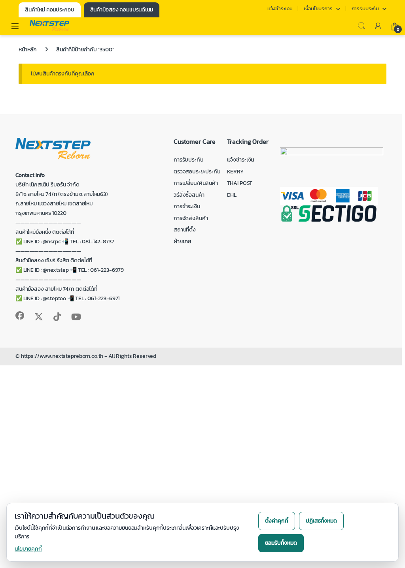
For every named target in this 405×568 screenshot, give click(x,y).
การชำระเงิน (187, 206)
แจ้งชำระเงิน (280, 8)
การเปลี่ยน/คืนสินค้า (196, 183)
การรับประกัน (365, 8)
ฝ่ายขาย (182, 241)
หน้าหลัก (28, 49)
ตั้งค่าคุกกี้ (276, 521)
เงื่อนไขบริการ (318, 8)
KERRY (235, 171)
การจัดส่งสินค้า (191, 218)
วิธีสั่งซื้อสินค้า (189, 195)
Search (361, 26)
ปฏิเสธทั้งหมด (321, 521)
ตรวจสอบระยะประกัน (197, 171)
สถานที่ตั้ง (185, 230)
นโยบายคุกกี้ (28, 549)
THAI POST (240, 183)
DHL (232, 195)
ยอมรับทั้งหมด (281, 543)
